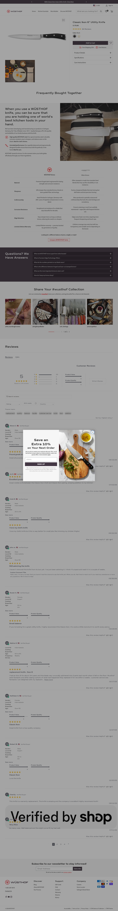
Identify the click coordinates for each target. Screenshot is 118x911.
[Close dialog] (92, 432)
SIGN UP (41, 464)
